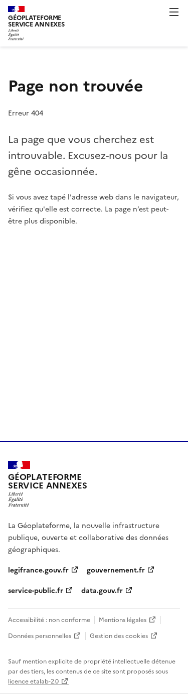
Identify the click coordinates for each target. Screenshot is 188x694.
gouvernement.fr (116, 569)
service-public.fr (35, 590)
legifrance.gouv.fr (38, 569)
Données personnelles (39, 635)
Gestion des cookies (119, 635)
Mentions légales (122, 619)
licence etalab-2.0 (33, 680)
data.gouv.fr (102, 590)
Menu (174, 12)
